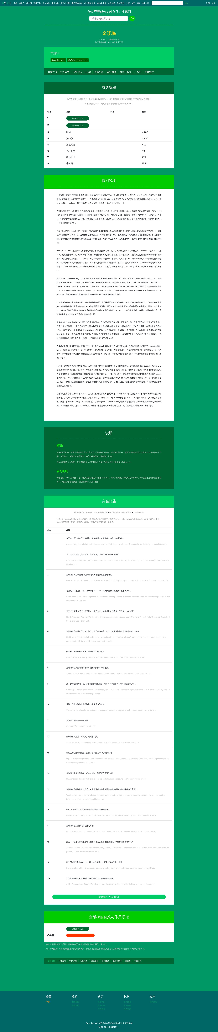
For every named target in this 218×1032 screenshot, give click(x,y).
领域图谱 (98, 71)
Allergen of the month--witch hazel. (81, 726)
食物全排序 (101, 3)
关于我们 (101, 1002)
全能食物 (55, 3)
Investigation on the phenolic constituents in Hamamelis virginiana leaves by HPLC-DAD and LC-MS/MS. (111, 815)
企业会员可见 (117, 42)
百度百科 (55, 53)
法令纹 (69, 138)
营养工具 (37, 3)
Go (186, 3)
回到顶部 (51, 961)
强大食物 (46, 3)
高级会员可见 (77, 118)
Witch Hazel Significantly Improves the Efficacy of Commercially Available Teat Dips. (102, 742)
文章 (128, 3)
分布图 (137, 71)
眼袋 (68, 132)
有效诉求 (52, 71)
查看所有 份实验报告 (109, 897)
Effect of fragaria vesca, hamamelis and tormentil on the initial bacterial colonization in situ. (105, 657)
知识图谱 (120, 3)
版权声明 (75, 1005)
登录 (213, 3)
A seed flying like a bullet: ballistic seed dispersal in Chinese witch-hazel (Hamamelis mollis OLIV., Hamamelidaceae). (116, 544)
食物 (16, 3)
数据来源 (75, 1002)
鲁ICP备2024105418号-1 (109, 1027)
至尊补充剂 (65, 3)
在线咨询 (127, 1009)
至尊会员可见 (113, 39)
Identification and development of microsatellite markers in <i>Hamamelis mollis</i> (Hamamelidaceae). (111, 831)
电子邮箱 (127, 1002)
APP (133, 3)
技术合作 (101, 1005)
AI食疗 (21, 3)
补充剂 (29, 3)
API (138, 3)
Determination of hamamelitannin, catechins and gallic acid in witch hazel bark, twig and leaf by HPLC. (110, 868)
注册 (208, 3)
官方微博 (127, 1005)
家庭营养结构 (77, 3)
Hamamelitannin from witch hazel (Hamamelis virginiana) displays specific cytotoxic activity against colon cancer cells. (117, 580)
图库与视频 (125, 71)
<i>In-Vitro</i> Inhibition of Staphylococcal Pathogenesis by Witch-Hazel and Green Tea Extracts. (108, 673)
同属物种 (149, 71)
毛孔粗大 (70, 151)
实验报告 (82, 71)
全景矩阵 (111, 3)
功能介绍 (145, 3)
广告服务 (101, 1009)
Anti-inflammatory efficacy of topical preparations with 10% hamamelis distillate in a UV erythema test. (110, 884)
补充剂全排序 (89, 3)
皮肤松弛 (70, 144)
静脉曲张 (70, 157)
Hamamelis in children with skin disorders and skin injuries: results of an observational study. (106, 779)
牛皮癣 (69, 163)
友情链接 (153, 1002)
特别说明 (64, 71)
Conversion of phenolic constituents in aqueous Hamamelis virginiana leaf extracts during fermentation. (111, 710)
